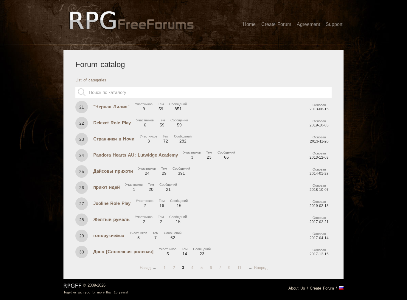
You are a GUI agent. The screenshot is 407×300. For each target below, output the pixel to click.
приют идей (106, 187)
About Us (296, 288)
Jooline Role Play (112, 203)
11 (239, 267)
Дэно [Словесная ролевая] (123, 251)
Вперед (261, 267)
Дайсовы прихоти (113, 171)
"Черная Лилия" (111, 106)
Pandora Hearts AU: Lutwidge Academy (135, 154)
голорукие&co (108, 235)
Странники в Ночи (113, 138)
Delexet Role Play (112, 122)
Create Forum (322, 288)
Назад (145, 267)
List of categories (90, 80)
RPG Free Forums (72, 286)
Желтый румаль (111, 219)
